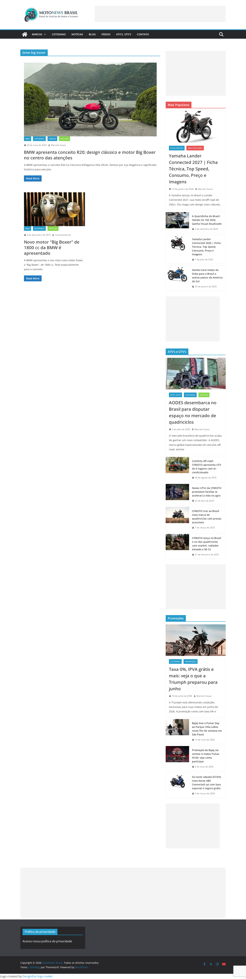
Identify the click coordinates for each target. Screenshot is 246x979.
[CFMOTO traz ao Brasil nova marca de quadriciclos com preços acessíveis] (177, 519)
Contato (143, 34)
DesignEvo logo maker (38, 976)
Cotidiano (59, 34)
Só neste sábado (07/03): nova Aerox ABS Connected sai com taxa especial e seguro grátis (206, 782)
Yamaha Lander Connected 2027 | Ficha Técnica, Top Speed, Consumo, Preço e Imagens (193, 169)
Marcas (37, 34)
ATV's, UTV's (175, 395)
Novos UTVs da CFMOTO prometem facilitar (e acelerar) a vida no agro (206, 491)
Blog (92, 34)
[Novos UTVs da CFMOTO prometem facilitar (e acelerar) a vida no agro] (177, 494)
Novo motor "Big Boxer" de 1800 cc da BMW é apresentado (51, 247)
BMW (27, 138)
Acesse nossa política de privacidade (47, 941)
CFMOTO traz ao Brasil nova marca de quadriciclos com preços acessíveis (206, 516)
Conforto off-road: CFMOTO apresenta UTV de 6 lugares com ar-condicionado (206, 466)
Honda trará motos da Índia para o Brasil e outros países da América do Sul (207, 275)
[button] (44, 34)
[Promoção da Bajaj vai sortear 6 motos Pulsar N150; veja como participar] (177, 758)
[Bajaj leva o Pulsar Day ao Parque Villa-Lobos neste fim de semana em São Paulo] (177, 731)
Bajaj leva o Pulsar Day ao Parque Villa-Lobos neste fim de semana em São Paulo (207, 728)
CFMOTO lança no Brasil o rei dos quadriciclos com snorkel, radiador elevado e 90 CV (206, 543)
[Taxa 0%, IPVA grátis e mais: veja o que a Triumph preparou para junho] (196, 640)
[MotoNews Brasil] (24, 34)
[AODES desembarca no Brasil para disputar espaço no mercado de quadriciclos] (196, 373)
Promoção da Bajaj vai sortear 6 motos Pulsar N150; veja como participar (205, 755)
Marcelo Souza (58, 145)
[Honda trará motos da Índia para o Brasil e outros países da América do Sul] (177, 278)
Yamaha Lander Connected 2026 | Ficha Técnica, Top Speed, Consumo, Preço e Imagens (206, 246)
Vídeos (105, 34)
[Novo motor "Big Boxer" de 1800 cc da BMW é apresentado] (54, 209)
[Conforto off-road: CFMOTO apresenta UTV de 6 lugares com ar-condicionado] (177, 469)
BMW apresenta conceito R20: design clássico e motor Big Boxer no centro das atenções (90, 155)
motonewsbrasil (63, 234)
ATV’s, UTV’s (123, 34)
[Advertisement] (160, 14)
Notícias (77, 34)
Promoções (190, 661)
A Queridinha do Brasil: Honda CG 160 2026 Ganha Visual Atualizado (207, 219)
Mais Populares (195, 148)
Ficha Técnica (176, 148)
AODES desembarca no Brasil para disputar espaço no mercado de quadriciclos (192, 412)
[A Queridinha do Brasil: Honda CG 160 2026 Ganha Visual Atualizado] (177, 222)
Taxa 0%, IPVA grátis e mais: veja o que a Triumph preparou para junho (193, 679)
